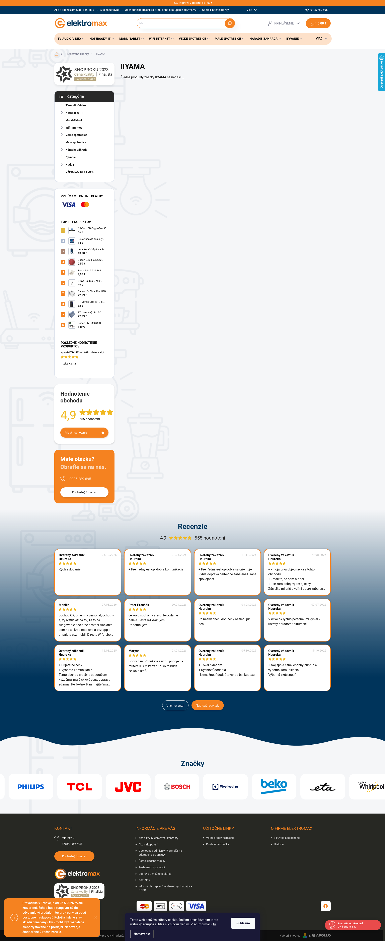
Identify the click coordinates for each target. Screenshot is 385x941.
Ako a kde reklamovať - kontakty (74, 9)
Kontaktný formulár (84, 492)
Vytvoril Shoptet (290, 935)
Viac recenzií (175, 705)
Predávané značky (217, 844)
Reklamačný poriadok (152, 867)
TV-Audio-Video (76, 105)
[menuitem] (70, 39)
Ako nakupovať (109, 9)
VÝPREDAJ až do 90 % (79, 171)
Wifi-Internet (74, 127)
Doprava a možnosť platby (155, 873)
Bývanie (71, 157)
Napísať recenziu (208, 705)
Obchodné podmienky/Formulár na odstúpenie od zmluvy (160, 9)
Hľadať (229, 23)
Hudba (70, 164)
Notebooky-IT (74, 112)
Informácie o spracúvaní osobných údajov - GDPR (165, 888)
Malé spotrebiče (76, 142)
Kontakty (144, 880)
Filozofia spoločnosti (287, 837)
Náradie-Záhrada (76, 149)
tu (214, 924)
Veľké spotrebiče (76, 134)
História (279, 844)
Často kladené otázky (215, 9)
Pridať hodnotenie (76, 432)
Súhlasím (243, 923)
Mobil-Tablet (74, 120)
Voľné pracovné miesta (220, 837)
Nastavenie (142, 934)
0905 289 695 (80, 479)
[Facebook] (326, 906)
